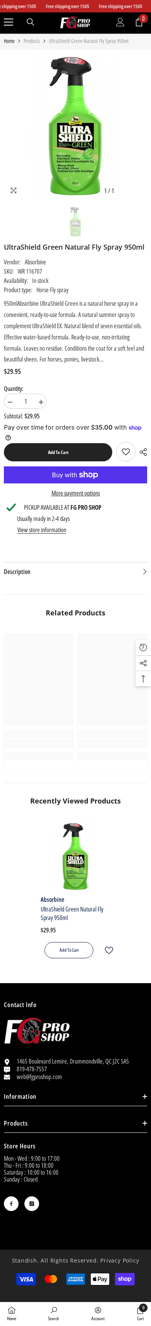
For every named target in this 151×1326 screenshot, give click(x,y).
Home (9, 41)
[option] (75, 126)
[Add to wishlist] (105, 950)
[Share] (141, 452)
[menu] (8, 22)
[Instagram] (31, 1203)
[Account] (120, 22)
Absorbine (35, 262)
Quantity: (14, 388)
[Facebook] (11, 1203)
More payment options (75, 493)
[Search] (30, 22)
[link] (126, 451)
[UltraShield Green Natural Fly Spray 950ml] (75, 856)
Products (32, 41)
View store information (41, 530)
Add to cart (58, 452)
